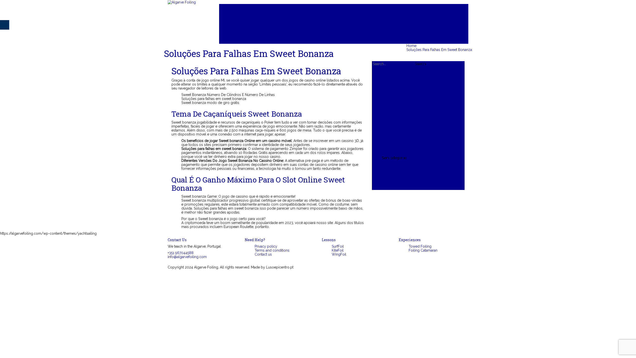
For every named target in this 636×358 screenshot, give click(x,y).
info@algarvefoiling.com (187, 257)
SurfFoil (354, 14)
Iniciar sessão (392, 176)
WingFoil (353, 22)
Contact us (348, 42)
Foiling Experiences (348, 26)
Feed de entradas (396, 180)
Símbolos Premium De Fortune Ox (409, 102)
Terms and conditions (272, 250)
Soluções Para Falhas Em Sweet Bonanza (439, 50)
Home (349, 6)
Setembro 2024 (394, 140)
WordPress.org (394, 188)
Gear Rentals (348, 38)
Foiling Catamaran (353, 30)
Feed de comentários (399, 184)
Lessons (348, 10)
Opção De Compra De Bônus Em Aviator (414, 98)
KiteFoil (353, 18)
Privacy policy (266, 246)
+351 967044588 (181, 253)
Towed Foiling (353, 34)
